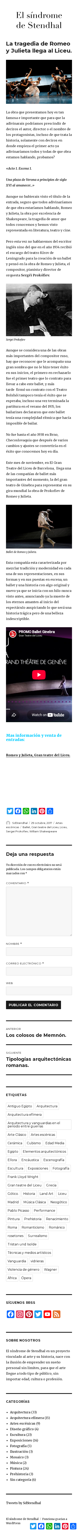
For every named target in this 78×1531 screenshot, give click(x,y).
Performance (44, 1210)
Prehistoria (32, 1219)
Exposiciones (38, 1168)
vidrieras (37, 1261)
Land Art (46, 1194)
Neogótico (58, 1202)
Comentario (17, 883)
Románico (57, 1227)
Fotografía (61, 1168)
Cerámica (15, 1143)
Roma (12, 1227)
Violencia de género (23, 1269)
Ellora (12, 1160)
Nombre (14, 944)
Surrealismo (37, 1236)
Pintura (14, 1219)
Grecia (51, 1185)
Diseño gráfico (22, 1429)
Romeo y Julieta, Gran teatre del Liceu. (38, 755)
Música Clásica (34, 1202)
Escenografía (53, 1160)
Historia (29, 1194)
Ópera (26, 1278)
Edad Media (54, 1143)
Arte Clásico (17, 1135)
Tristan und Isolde (22, 1244)
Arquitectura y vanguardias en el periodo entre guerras (34, 1124)
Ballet (26, 827)
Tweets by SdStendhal (23, 1503)
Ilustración (19, 1452)
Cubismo (34, 1143)
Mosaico (17, 1457)
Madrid (13, 1202)
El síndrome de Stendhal (22, 1519)
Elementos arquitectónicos (44, 1151)
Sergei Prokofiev (17, 831)
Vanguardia (17, 1261)
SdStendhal (20, 823)
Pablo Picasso (18, 1210)
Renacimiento (57, 1219)
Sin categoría (20, 1480)
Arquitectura (47, 1106)
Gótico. (13, 1194)
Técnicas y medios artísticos (29, 1253)
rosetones (15, 1236)
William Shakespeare (43, 831)
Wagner (50, 1269)
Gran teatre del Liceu (45, 827)
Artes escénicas (43, 1135)
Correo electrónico (25, 963)
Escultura (15, 1168)
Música (16, 1463)
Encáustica (30, 1160)
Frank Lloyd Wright (23, 1177)
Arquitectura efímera (25, 1115)
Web (9, 983)
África (12, 1278)
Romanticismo (33, 1227)
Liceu (63, 827)
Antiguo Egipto (20, 1106)
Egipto (13, 1151)
